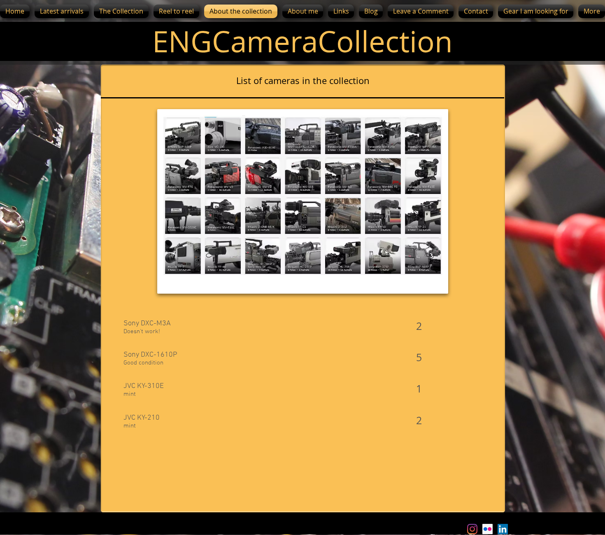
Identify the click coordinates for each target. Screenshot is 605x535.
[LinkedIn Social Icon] (503, 529)
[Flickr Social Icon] (487, 529)
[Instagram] (472, 529)
